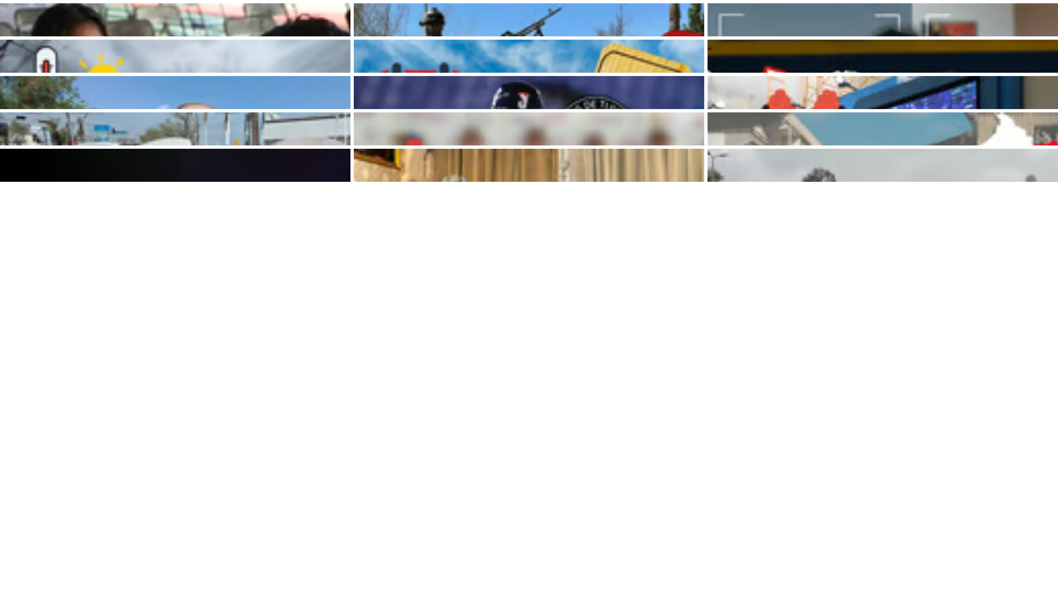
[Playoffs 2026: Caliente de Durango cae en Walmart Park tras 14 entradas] (883, 56)
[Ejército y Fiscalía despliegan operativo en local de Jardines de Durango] (529, 19)
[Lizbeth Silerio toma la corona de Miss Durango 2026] (529, 165)
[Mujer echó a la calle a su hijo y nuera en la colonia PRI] (175, 165)
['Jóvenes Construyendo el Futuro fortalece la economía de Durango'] (175, 19)
